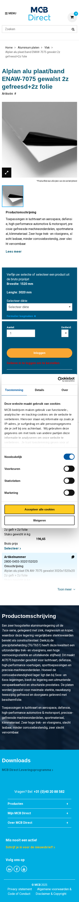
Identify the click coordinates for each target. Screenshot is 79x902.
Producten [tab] (15, 804)
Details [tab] (39, 390)
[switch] (69, 469)
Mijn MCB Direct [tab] (19, 813)
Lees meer (14, 251)
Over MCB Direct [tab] (20, 822)
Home (9, 47)
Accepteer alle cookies (40, 509)
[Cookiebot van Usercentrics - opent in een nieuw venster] (58, 379)
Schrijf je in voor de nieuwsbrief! (29, 847)
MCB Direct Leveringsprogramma (26, 770)
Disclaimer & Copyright (51, 894)
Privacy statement (19, 889)
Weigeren (39, 520)
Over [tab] (65, 390)
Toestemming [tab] (14, 390)
